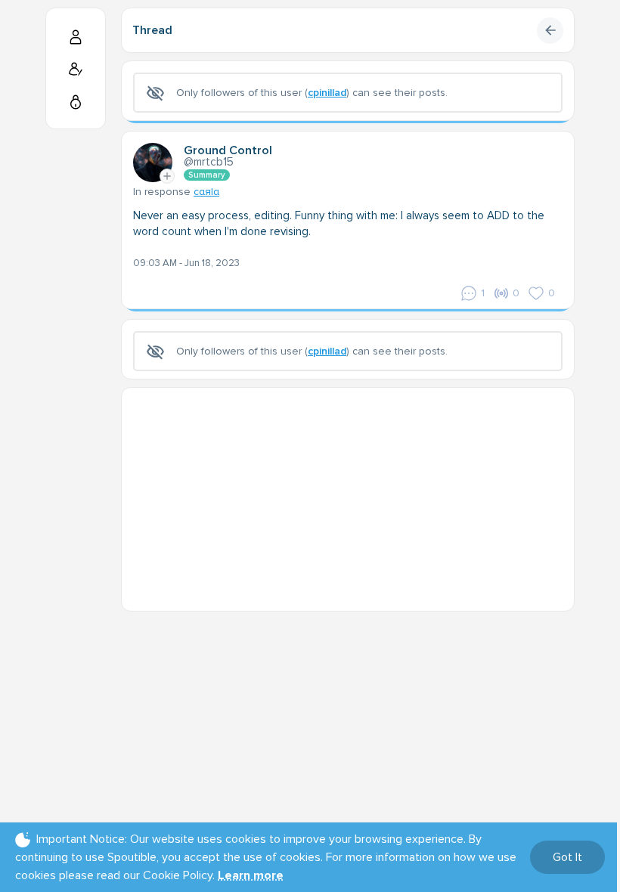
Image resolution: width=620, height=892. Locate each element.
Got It (567, 857)
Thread (152, 30)
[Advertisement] (348, 493)
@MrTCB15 (209, 162)
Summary (206, 175)
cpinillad (327, 92)
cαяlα (206, 191)
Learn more (251, 875)
